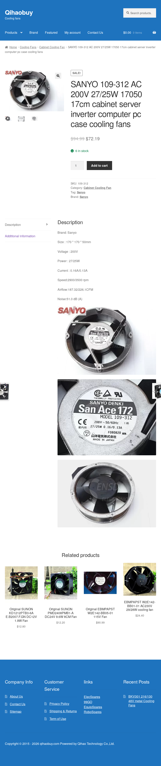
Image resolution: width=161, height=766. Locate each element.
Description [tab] (13, 224)
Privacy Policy (59, 703)
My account (72, 32)
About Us (16, 696)
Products (11, 32)
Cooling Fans (28, 47)
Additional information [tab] (20, 236)
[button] (58, 76)
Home (13, 47)
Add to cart (99, 165)
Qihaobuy (19, 12)
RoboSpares (93, 712)
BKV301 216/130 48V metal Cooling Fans (141, 700)
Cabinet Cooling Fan (52, 47)
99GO (88, 702)
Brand (33, 32)
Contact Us (95, 32)
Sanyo (81, 192)
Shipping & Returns (63, 711)
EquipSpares (93, 707)
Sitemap (15, 711)
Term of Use (57, 718)
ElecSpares (92, 696)
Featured (51, 32)
